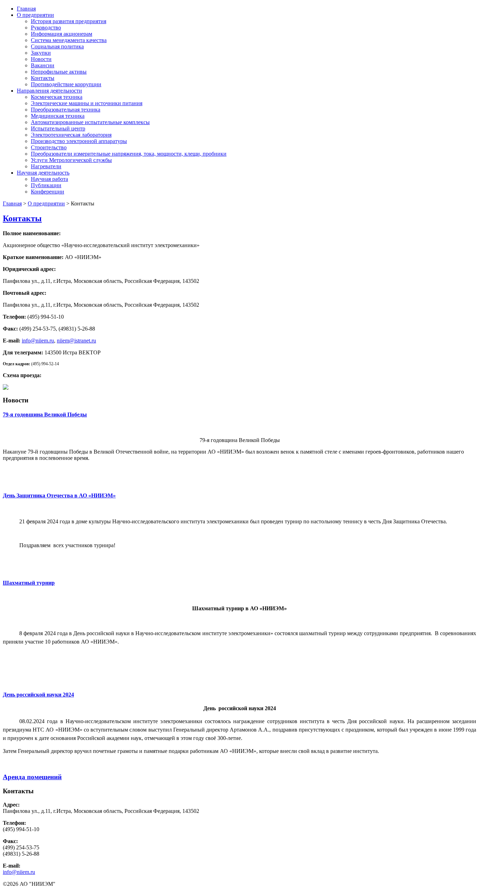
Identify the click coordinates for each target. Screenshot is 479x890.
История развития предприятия (68, 21)
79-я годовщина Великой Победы (45, 414)
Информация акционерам (61, 34)
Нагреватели (46, 166)
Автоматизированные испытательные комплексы (90, 122)
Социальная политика (57, 46)
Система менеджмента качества (69, 40)
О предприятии (35, 15)
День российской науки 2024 (38, 695)
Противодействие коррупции (66, 84)
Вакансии (42, 65)
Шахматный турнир (29, 583)
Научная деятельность (43, 173)
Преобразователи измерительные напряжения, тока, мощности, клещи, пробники (129, 154)
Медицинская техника (58, 116)
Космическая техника (56, 97)
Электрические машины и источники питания (86, 103)
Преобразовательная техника (65, 110)
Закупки (41, 53)
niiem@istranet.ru (76, 341)
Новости (41, 59)
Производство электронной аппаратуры (79, 141)
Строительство (49, 147)
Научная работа (49, 179)
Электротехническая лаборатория (71, 135)
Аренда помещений (32, 777)
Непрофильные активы (59, 72)
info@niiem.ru (38, 341)
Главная (26, 9)
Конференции (47, 192)
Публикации (46, 185)
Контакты (42, 78)
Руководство (46, 27)
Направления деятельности (49, 91)
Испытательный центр (58, 128)
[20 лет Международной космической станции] (5, 388)
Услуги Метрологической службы (71, 160)
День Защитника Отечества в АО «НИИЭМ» (59, 495)
